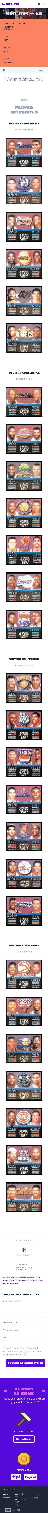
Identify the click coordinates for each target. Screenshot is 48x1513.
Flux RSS (6, 1497)
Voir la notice (24, 1255)
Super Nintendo (12, 1284)
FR (34, 70)
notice (40, 1280)
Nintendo (33, 1280)
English (13, 1277)
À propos (35, 1494)
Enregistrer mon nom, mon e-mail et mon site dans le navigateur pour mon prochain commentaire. (22, 1351)
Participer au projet (20, 1500)
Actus (5, 1494)
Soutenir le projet (19, 1495)
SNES (4, 1284)
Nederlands (24, 1280)
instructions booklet (32, 1277)
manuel (5, 1280)
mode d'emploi (14, 1280)
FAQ (16, 1504)
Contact (34, 1497)
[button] (3, 70)
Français (20, 1277)
